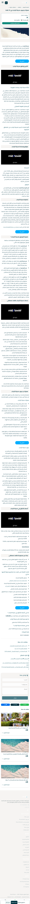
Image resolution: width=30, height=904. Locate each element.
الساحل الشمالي (25, 844)
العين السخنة (26, 852)
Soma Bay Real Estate (24, 881)
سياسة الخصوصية (25, 897)
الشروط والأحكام (18, 897)
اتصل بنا (14, 704)
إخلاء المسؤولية (10, 897)
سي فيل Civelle (26, 825)
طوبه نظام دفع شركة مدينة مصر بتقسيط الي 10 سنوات (16, 780)
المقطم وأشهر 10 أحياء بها (21, 649)
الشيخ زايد (7, 586)
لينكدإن (12, 659)
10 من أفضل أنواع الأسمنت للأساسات (18, 646)
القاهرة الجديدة (26, 842)
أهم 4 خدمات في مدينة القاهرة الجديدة (12, 227)
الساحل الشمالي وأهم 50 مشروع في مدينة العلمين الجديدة (15, 754)
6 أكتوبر (27, 837)
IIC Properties (26, 887)
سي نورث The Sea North (24, 819)
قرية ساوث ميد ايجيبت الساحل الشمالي (18, 581)
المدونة (27, 867)
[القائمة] (2, 2)
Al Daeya (27, 884)
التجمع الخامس (26, 850)
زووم (5, 704)
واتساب (17, 659)
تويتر (21, 659)
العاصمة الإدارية (25, 839)
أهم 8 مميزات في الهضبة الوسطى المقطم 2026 (16, 651)
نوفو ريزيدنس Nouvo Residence (22, 822)
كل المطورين (26, 864)
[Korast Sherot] (24, 3)
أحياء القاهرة (10, 293)
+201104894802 (23, 805)
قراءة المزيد (6, 733)
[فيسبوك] (27, 810)
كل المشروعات (26, 862)
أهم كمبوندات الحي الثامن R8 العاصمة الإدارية (18, 728)
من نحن (27, 870)
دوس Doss (26, 817)
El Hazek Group (26, 879)
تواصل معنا (26, 872)
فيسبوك (26, 659)
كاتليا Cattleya (26, 830)
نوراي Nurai (26, 827)
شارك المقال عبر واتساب (14, 23)
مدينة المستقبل (25, 855)
